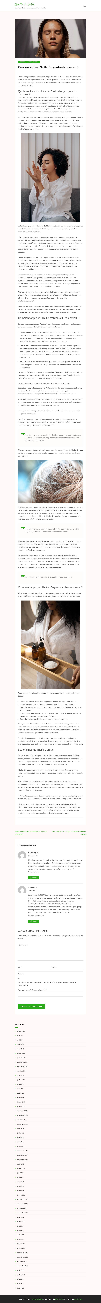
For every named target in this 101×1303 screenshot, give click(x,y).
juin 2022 (20, 1226)
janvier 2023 (21, 1195)
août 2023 (20, 1164)
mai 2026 (20, 1040)
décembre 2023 (22, 1151)
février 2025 (21, 1102)
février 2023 (21, 1191)
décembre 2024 (22, 1111)
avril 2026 (20, 1044)
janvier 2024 (21, 1146)
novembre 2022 (22, 1204)
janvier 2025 (21, 1106)
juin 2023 (20, 1173)
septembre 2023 (22, 1160)
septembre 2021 (22, 1266)
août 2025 (20, 1075)
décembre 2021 (22, 1253)
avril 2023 (20, 1182)
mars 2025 (20, 1098)
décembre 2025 (22, 1062)
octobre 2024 (21, 1120)
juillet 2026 (21, 1031)
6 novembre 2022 (33, 856)
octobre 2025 (21, 1071)
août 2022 (20, 1217)
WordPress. (78, 1299)
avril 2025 (20, 1093)
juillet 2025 (21, 1080)
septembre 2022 (22, 1213)
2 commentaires (36, 72)
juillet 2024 (21, 1133)
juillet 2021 (21, 1275)
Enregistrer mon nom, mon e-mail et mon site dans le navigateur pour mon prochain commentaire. (47, 983)
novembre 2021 (22, 1257)
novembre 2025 (22, 1067)
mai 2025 (20, 1089)
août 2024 (20, 1129)
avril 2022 (20, 1235)
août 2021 (20, 1270)
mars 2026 (20, 1049)
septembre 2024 (22, 1124)
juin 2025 (20, 1084)
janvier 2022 (21, 1248)
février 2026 (21, 1053)
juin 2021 (20, 1279)
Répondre (33, 877)
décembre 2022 (22, 1199)
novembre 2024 (22, 1115)
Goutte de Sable (24, 4)
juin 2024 (20, 1137)
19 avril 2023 (31, 890)
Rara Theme (59, 1299)
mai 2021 (20, 1284)
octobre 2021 (21, 1261)
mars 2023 (20, 1186)
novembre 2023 (22, 1155)
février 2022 (21, 1244)
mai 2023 (20, 1177)
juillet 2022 (21, 1222)
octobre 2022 (21, 1208)
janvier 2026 (21, 1058)
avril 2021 (20, 1288)
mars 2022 (20, 1239)
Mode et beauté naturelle (29, 62)
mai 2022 (20, 1230)
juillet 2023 (21, 1168)
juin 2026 (20, 1036)
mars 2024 (20, 1142)
